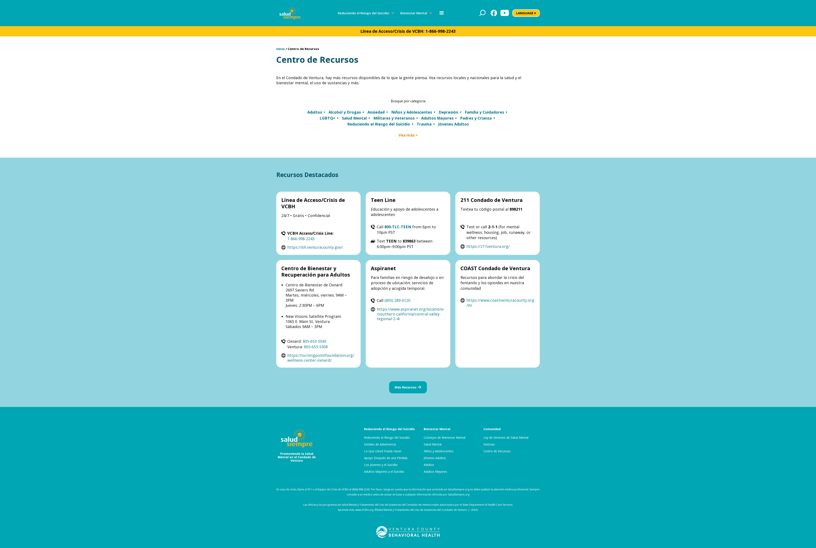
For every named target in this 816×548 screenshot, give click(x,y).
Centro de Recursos (303, 49)
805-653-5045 (314, 341)
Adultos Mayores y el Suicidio (384, 471)
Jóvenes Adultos (435, 458)
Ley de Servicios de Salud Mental (505, 437)
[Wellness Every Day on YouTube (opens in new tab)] (504, 13)
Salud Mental (433, 444)
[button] (366, 13)
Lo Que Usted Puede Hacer (383, 451)
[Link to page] (408, 532)
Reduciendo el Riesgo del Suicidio (387, 437)
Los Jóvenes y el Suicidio (381, 465)
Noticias (489, 444)
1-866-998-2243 (440, 31)
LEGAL (474, 510)
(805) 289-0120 (397, 300)
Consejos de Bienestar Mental (444, 437)
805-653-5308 (316, 346)
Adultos (429, 465)
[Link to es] (290, 13)
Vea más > (408, 135)
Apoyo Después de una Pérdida (385, 458)
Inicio (280, 49)
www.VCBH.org (364, 510)
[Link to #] (482, 13)
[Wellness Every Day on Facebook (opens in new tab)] (494, 13)
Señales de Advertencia (380, 444)
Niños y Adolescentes (438, 451)
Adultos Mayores (435, 471)
